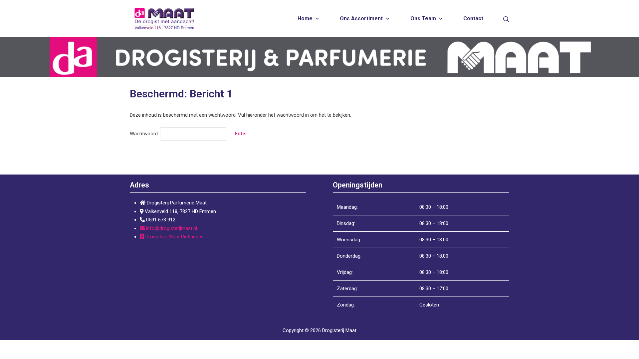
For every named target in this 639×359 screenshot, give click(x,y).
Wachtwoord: (145, 134)
